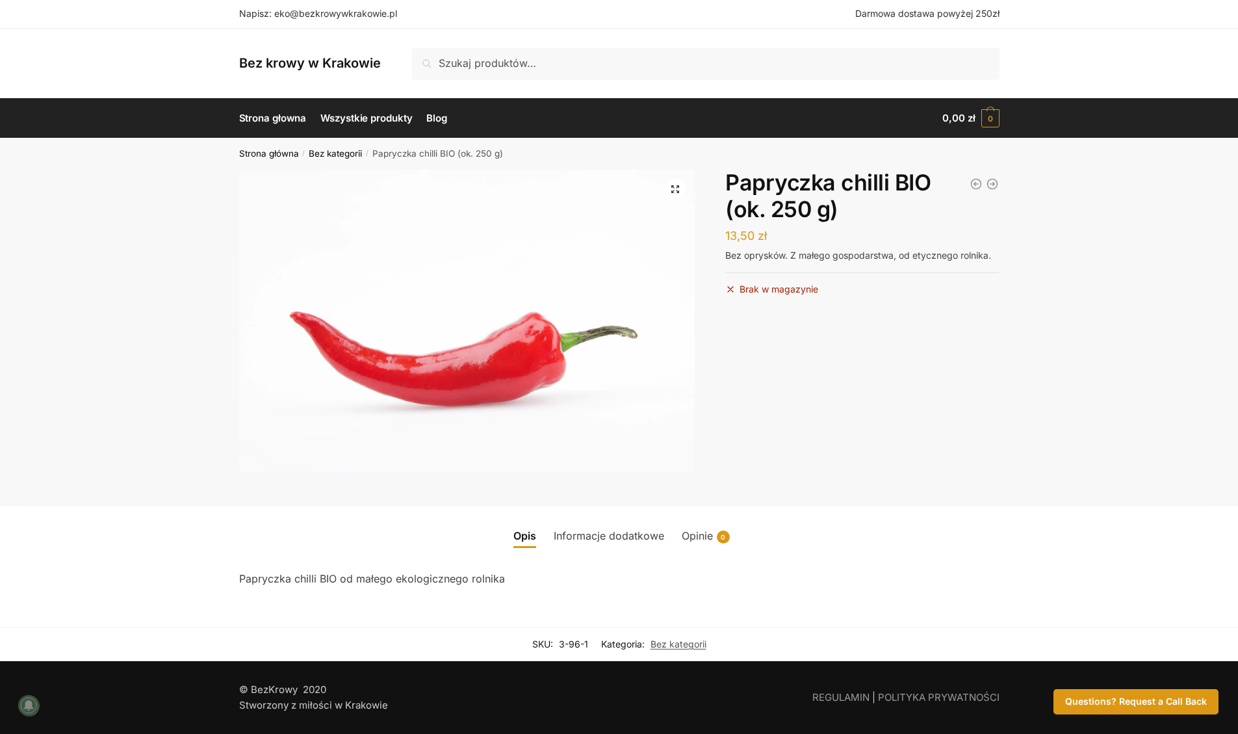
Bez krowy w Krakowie (310, 63)
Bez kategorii (335, 153)
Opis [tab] (524, 535)
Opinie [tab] (704, 535)
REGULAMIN (841, 697)
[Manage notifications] (28, 705)
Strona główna (269, 153)
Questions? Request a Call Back (1136, 701)
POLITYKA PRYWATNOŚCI (938, 697)
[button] (675, 189)
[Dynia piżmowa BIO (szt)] (976, 183)
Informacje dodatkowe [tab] (609, 535)
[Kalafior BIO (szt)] (992, 183)
